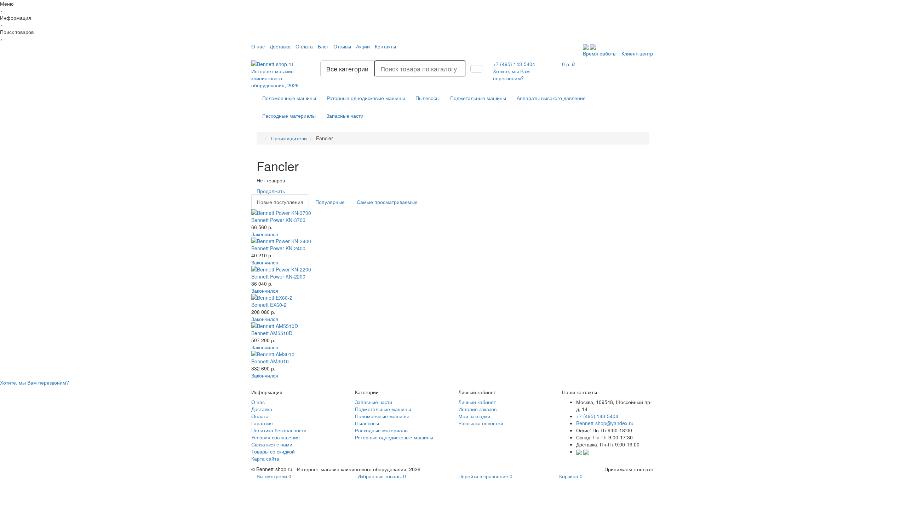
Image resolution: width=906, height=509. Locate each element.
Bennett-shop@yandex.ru (604, 423)
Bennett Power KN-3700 (278, 219)
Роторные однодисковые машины (366, 97)
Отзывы (342, 46)
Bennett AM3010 (270, 361)
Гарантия (262, 423)
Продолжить (271, 190)
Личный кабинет (477, 401)
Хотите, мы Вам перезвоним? (511, 75)
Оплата (304, 46)
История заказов (477, 409)
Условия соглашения (275, 437)
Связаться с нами (271, 444)
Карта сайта (265, 458)
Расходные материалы (289, 115)
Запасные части (344, 115)
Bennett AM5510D (271, 333)
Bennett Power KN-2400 (278, 248)
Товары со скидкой (273, 451)
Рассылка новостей (480, 423)
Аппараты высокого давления (551, 97)
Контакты (385, 46)
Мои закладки (474, 416)
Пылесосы (427, 97)
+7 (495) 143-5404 (597, 416)
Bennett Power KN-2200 (278, 276)
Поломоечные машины (289, 97)
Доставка (280, 46)
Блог (323, 46)
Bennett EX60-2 (269, 304)
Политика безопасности (278, 430)
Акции (363, 46)
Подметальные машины (478, 97)
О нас (258, 46)
